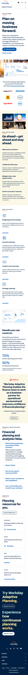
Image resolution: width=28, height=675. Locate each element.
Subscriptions (21, 668)
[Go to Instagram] (17, 648)
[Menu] (25, 2)
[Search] (22, 2)
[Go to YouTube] (21, 648)
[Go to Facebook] (14, 648)
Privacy (7, 668)
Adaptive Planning (7, 7)
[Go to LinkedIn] (10, 648)
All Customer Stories (17, 86)
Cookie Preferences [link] (13, 670)
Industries (4, 657)
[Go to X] (7, 648)
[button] (14, 445)
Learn (3, 660)
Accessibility (14, 668)
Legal (3, 668)
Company (4, 664)
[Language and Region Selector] (18, 2)
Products (4, 653)
